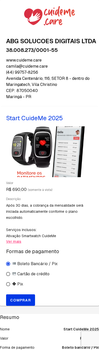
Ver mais (13, 241)
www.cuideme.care (24, 60)
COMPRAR (20, 300)
